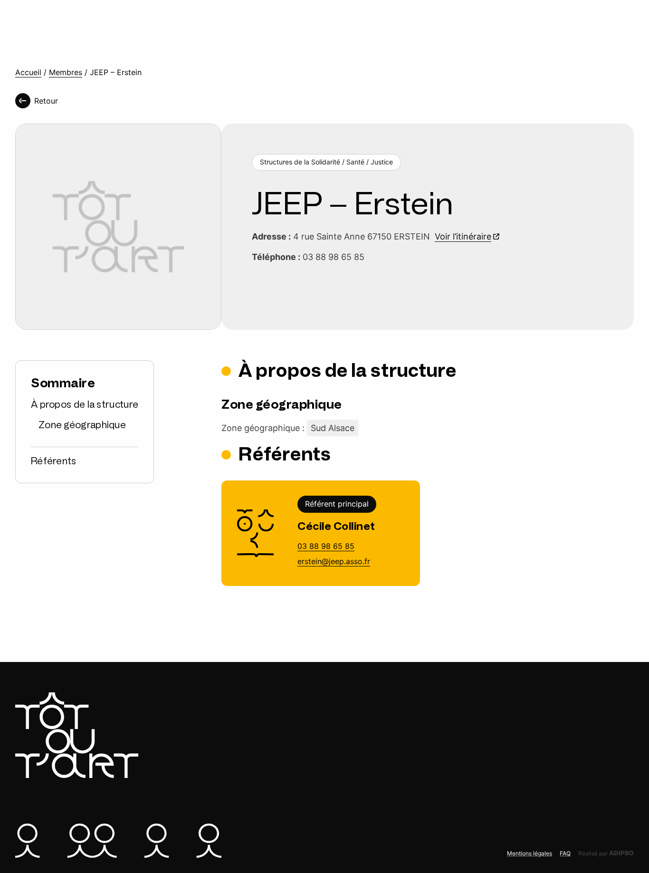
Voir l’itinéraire (463, 236)
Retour (46, 101)
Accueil (28, 72)
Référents (53, 461)
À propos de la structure (84, 404)
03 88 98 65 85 (325, 546)
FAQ (565, 853)
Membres (65, 72)
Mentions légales (529, 853)
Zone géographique (82, 425)
